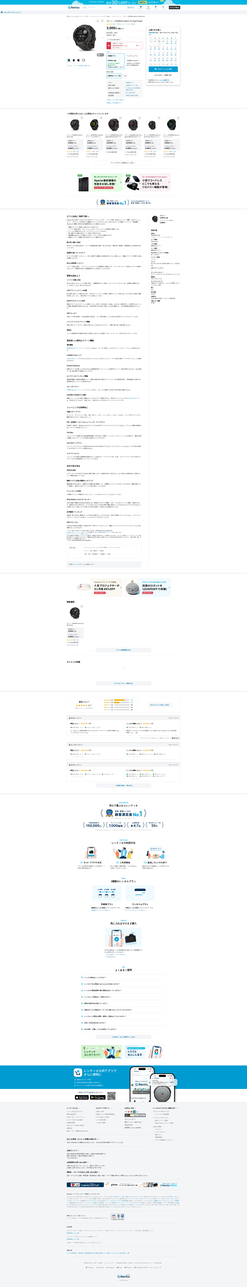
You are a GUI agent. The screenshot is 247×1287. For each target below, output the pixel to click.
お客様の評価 (71, 1122)
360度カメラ (129, 1196)
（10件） (97, 151)
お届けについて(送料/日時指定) (105, 1114)
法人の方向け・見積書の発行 (163, 75)
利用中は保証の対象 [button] (132, 95)
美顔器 (94, 1202)
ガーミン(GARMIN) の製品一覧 (82, 65)
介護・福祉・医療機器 (91, 554)
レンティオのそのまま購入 (75, 1120)
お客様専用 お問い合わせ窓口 (77, 1162)
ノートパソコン (76, 1200)
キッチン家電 (140, 1202)
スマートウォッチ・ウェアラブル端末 (95, 547)
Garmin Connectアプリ (133, 398)
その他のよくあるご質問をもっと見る (123, 1037)
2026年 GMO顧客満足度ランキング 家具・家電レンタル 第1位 (123, 818)
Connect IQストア (72, 358)
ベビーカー (82, 1204)
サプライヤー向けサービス (161, 1111)
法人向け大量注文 (174, 7)
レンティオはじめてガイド (75, 1111)
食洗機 (114, 1202)
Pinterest (129, 1267)
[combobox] (97, 7)
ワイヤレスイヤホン (138, 1198)
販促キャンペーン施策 (161, 1120)
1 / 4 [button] (101, 55)
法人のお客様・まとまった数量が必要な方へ (82, 1139)
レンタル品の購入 (101, 1120)
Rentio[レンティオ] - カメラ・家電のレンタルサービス (83, 1194)
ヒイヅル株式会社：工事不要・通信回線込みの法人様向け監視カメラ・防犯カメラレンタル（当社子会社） (97, 1253)
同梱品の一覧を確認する (113, 103)
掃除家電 (72, 1202)
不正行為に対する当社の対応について (143, 1262)
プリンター (88, 1200)
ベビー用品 (98, 1204)
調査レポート (159, 1134)
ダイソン (160, 1200)
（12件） (174, 151)
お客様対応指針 (158, 1262)
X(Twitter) (101, 1267)
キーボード (95, 1200)
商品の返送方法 (71, 1114)
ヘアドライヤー (88, 1202)
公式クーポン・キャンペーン (75, 1117)
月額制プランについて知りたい (100, 910)
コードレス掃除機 (174, 1200)
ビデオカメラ (157, 1196)
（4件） (78, 151)
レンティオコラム (160, 1132)
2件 (132, 700)
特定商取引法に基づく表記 (90, 1262)
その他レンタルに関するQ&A (115, 100)
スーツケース (137, 1204)
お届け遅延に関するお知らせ (12, 12)
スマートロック (148, 1198)
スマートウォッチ (115, 547)
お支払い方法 (100, 1111)
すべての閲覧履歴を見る (123, 650)
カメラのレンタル (71, 1196)
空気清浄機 (125, 1200)
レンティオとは (72, 1108)
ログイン (131, 7)
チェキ (111, 1198)
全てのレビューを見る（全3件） (160, 705)
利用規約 (100, 1262)
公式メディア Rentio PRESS (75, 1125)
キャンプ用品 (121, 1204)
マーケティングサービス (160, 1117)
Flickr (120, 1267)
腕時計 (102, 551)
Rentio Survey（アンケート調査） (164, 1123)
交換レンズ (117, 1196)
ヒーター (164, 1202)
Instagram (111, 1267)
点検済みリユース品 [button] (132, 85)
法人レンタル (174, 1198)
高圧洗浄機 (170, 1202)
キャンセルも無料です (163, 80)
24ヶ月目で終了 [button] (130, 93)
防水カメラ (172, 1196)
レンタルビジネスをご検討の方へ (164, 1108)
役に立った (176, 738)
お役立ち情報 (157, 1126)
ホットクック (108, 1202)
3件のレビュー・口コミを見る (126, 24)
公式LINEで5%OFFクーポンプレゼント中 (149, 1267)
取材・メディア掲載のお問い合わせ (77, 1131)
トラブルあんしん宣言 (102, 1117)
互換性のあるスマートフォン (75, 348)
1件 (132, 702)
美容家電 (102, 1202)
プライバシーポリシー (109, 1262)
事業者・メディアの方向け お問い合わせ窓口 (82, 1172)
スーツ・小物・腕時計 (91, 551)
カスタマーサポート (103, 1108)
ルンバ (145, 1200)
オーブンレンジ (120, 1202)
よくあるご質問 (100, 1122)
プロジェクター (117, 1200)
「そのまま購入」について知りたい (115, 954)
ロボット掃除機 (153, 1200)
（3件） (155, 151)
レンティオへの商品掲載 (162, 1114)
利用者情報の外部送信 (121, 1262)
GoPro (123, 1196)
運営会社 (69, 1128)
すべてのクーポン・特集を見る (123, 683)
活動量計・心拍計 (105, 554)
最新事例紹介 (159, 1137)
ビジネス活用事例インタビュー (164, 1140)
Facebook (90, 1267)
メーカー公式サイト (78, 564)
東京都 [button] (152, 32)
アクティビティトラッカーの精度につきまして (79, 533)
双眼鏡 (94, 1198)
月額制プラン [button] (130, 82)
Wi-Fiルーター (105, 1200)
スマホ (111, 1200)
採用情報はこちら (72, 1233)
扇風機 (159, 1202)
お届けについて (72, 1150)
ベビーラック (89, 1204)
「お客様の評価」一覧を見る (123, 785)
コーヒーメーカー (129, 1202)
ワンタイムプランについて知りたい (135, 910)
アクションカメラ (139, 1196)
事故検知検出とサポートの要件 (106, 532)
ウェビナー (158, 1129)
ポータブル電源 (129, 1204)
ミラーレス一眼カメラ (108, 1196)
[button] (98, 21)
